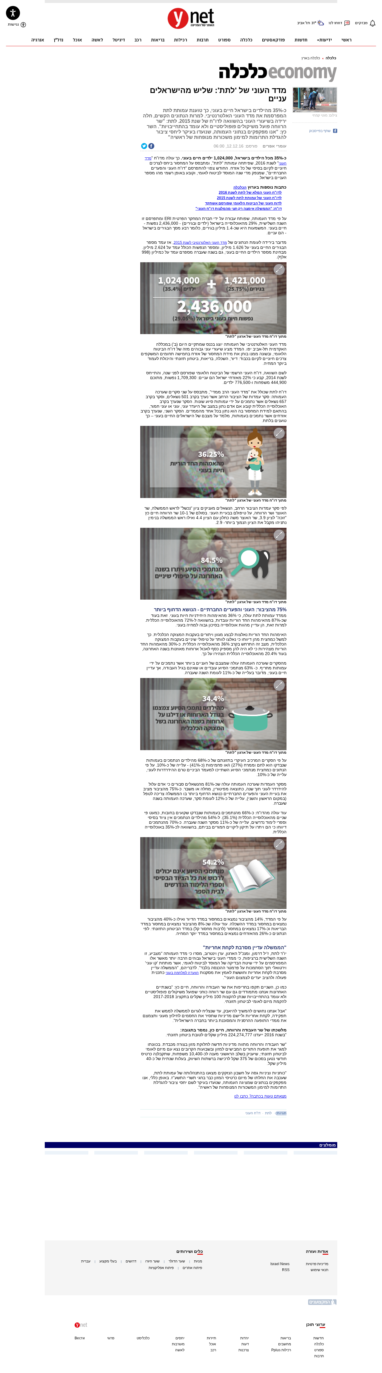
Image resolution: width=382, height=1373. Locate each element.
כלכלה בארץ (310, 58)
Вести (80, 1338)
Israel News (279, 1264)
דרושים (131, 1261)
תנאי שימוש (319, 1270)
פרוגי (110, 1338)
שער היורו (152, 1261)
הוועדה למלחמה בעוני (182, 973)
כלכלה (331, 58)
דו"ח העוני (253, 1113)
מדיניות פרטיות (317, 1264)
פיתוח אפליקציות (161, 1268)
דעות (245, 1344)
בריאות (286, 1338)
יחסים (179, 1338)
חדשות (318, 1338)
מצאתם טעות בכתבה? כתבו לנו (260, 1096)
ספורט (319, 1350)
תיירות (211, 1338)
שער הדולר (177, 1261)
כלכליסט (143, 1338)
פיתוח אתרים (192, 1268)
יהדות (244, 1338)
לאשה (179, 1350)
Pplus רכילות (281, 1350)
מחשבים (284, 1344)
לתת (268, 1113)
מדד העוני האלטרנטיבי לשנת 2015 (200, 243)
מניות (198, 1261)
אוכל (212, 1344)
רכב (213, 1350)
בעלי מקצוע (108, 1261)
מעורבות (178, 1344)
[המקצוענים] (322, 1304)
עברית (85, 1261)
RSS (285, 1270)
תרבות (319, 1356)
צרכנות (243, 1350)
